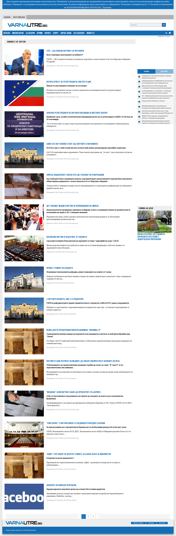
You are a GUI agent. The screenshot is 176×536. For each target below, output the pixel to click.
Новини (7, 17)
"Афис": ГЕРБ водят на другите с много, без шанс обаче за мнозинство (78, 454)
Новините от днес (164, 36)
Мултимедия (19, 17)
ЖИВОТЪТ (91, 33)
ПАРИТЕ (48, 33)
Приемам (106, 7)
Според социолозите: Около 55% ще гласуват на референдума (75, 174)
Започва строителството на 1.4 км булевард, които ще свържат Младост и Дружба (157, 113)
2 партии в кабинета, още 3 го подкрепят (65, 299)
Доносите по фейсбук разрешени (61, 485)
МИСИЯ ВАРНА (18, 33)
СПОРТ (55, 33)
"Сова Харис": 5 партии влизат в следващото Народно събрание (75, 423)
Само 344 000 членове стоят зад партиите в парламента (72, 143)
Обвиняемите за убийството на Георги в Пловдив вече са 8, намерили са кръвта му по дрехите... (157, 82)
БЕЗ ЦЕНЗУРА (79, 33)
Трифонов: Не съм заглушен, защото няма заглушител (156, 76)
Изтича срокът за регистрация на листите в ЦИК (68, 81)
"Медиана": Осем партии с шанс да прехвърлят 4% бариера (73, 392)
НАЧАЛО (6, 33)
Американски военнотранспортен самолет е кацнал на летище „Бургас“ (156, 122)
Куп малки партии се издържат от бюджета (66, 236)
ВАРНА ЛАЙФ (66, 33)
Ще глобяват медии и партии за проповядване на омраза (72, 205)
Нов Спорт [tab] (164, 71)
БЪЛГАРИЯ (30, 33)
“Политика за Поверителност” (134, 4)
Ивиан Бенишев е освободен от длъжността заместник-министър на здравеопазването (156, 108)
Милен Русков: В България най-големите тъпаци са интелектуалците (157, 86)
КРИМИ (40, 33)
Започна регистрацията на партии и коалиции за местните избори (76, 112)
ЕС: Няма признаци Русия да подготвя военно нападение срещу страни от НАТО (157, 97)
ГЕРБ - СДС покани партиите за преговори (65, 50)
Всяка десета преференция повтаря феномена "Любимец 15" (73, 330)
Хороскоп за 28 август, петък (153, 101)
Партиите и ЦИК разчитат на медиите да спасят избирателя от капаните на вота (83, 361)
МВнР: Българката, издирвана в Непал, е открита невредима (155, 117)
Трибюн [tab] (146, 71)
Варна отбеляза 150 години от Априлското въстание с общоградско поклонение (151, 236)
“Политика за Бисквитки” (161, 4)
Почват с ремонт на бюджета (59, 268)
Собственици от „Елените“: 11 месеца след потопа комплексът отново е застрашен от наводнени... (156, 92)
